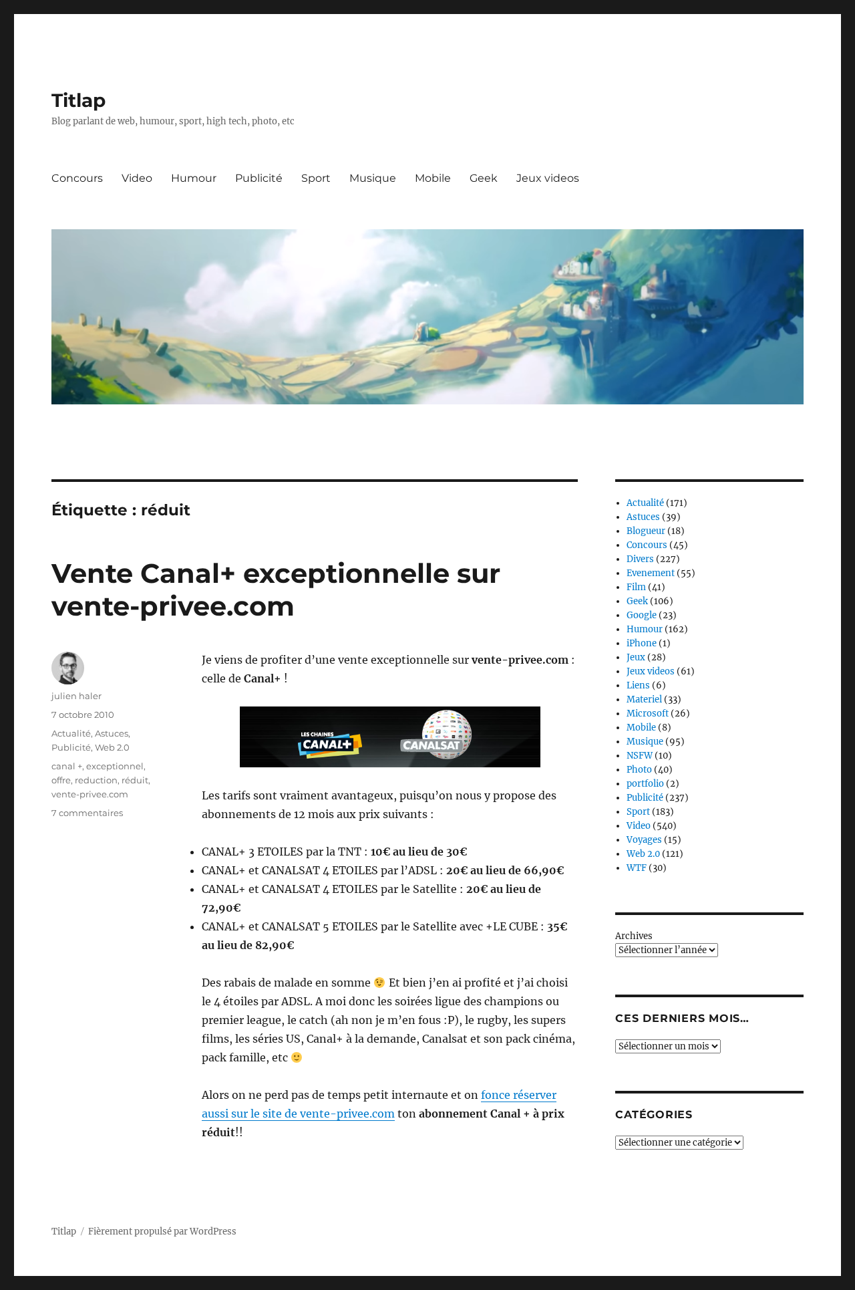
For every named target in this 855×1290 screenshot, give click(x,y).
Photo (639, 769)
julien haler (76, 695)
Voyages (644, 840)
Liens (638, 685)
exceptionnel (115, 766)
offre (61, 780)
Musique (372, 178)
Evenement (651, 573)
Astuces (111, 733)
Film (636, 587)
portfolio (645, 783)
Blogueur (646, 531)
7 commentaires (87, 812)
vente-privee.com (89, 794)
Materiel (644, 699)
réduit (135, 780)
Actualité (71, 733)
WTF (637, 868)
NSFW (640, 755)
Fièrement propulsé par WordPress (162, 1231)
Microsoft (648, 713)
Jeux (636, 657)
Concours (77, 178)
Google (642, 615)
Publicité (259, 178)
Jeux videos (547, 178)
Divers (640, 559)
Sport (316, 178)
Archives (634, 936)
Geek (484, 178)
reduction (96, 780)
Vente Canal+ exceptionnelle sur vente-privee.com (275, 589)
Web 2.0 (112, 747)
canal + (66, 766)
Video (137, 178)
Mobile (433, 178)
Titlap (78, 100)
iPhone (642, 643)
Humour (193, 178)
